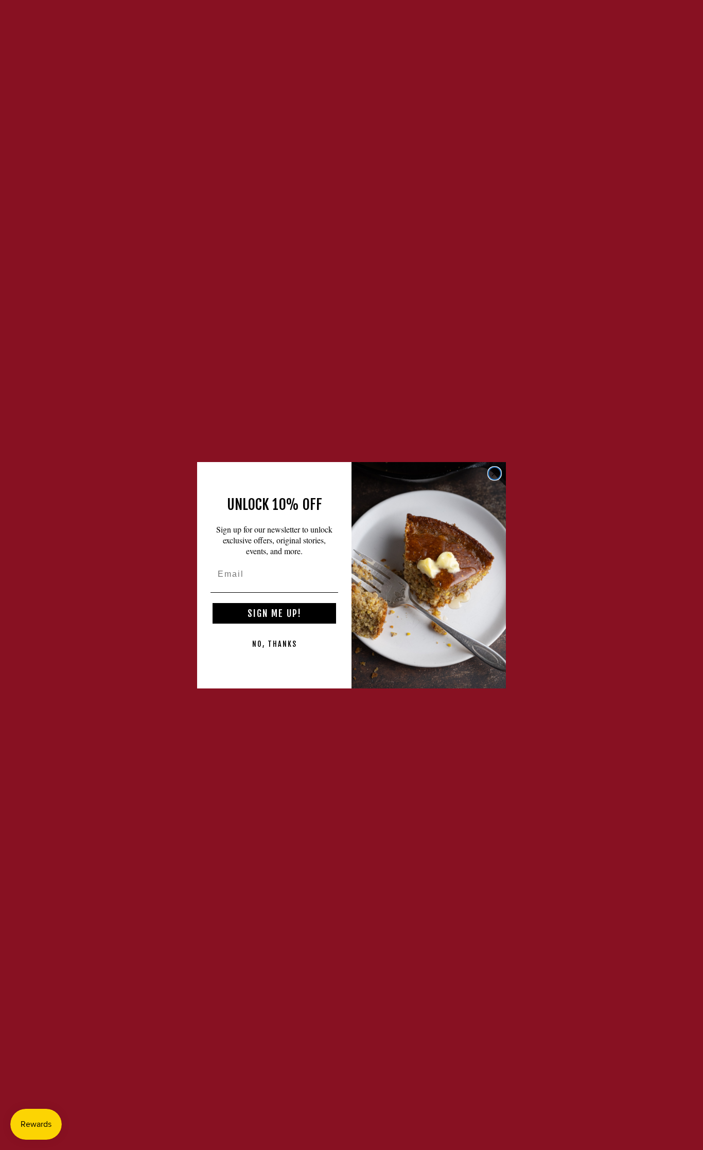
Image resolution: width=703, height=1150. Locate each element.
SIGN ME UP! (275, 613)
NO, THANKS (274, 644)
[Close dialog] (494, 473)
